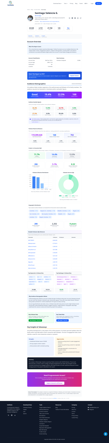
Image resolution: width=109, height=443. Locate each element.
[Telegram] (105, 434)
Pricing (71, 3)
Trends (81, 3)
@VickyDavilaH (31, 252)
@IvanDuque (31, 265)
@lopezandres (31, 259)
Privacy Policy (75, 415)
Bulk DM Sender (43, 429)
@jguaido (30, 262)
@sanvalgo (38, 16)
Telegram (91, 409)
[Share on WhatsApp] (78, 18)
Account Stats (37, 9)
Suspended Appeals (44, 425)
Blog (76, 3)
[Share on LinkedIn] (72, 18)
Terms (73, 413)
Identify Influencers (44, 409)
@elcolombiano (32, 268)
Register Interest (74, 75)
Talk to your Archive (44, 413)
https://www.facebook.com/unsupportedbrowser (50, 21)
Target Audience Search (45, 407)
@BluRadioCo (31, 255)
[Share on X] (69, 18)
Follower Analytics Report (45, 421)
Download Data (57, 3)
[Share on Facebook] (75, 18)
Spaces (25, 413)
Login (92, 3)
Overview (30, 35)
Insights (43, 35)
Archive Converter (43, 411)
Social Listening (43, 434)
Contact (73, 411)
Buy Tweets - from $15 (62, 320)
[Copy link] (80, 18)
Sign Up (98, 3)
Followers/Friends (27, 407)
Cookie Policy (75, 417)
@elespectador (31, 243)
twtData (55, 398)
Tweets (25, 409)
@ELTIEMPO (31, 240)
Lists (24, 411)
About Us (74, 409)
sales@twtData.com (94, 407)
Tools (65, 3)
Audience (37, 35)
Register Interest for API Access (54, 383)
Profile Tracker (42, 432)
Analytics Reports (43, 419)
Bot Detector (42, 415)
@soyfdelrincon (32, 249)
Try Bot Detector (35, 122)
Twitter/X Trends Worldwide (62, 409)
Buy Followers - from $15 (35, 320)
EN (86, 3)
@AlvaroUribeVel (32, 246)
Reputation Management (45, 427)
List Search (42, 423)
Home (28, 9)
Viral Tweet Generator (44, 417)
